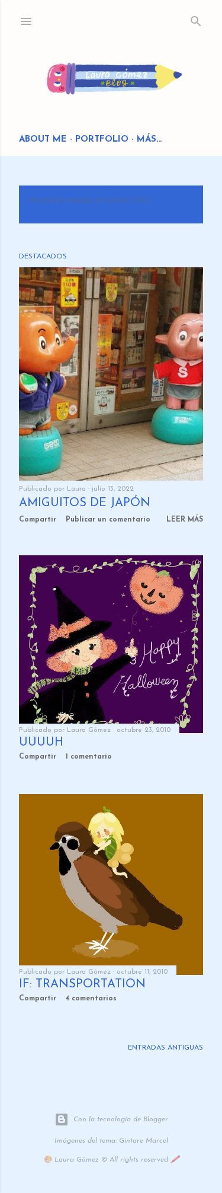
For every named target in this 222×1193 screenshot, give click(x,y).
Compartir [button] (37, 519)
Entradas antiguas (165, 1047)
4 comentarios (91, 998)
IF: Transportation (82, 984)
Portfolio (101, 139)
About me (43, 139)
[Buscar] (196, 18)
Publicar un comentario (108, 519)
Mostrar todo (60, 209)
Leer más (184, 519)
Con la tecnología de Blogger (120, 1119)
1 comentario (89, 756)
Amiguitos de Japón (84, 503)
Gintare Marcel (143, 1140)
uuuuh (41, 743)
